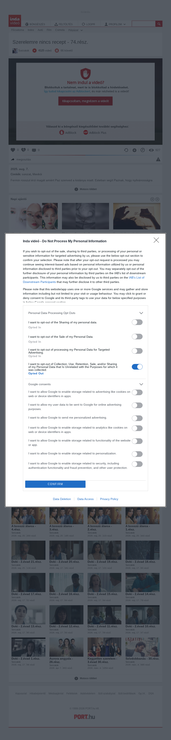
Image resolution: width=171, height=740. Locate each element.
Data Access (85, 499)
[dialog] (85, 370)
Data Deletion (62, 499)
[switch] (137, 322)
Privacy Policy (109, 499)
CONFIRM (55, 484)
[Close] (158, 241)
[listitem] (85, 313)
